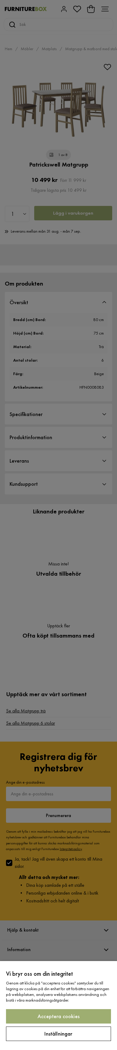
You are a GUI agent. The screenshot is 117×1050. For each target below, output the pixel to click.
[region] (58, 1005)
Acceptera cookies (59, 1016)
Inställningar (58, 1033)
